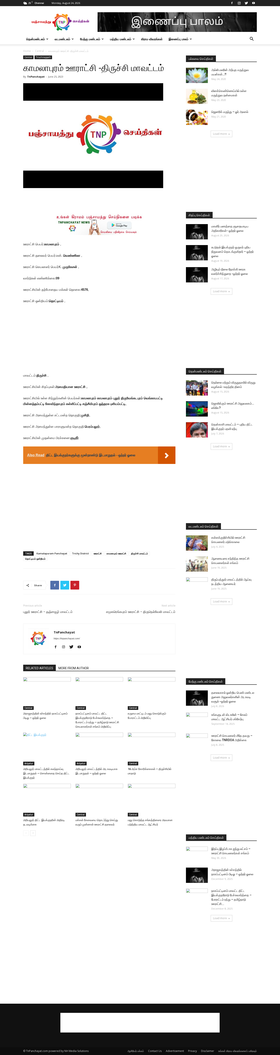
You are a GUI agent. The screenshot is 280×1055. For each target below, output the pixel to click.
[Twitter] (246, 3)
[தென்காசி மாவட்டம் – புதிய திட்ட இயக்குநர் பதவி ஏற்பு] (197, 430)
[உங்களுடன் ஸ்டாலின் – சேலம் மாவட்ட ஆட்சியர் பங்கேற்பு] (197, 720)
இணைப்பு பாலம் (178, 39)
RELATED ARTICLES (39, 668)
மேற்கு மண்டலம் (90, 39)
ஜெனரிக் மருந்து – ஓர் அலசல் (229, 112)
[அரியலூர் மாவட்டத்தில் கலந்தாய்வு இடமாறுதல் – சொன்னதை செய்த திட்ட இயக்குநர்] (47, 749)
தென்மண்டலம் (35, 39)
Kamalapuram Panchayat (52, 553)
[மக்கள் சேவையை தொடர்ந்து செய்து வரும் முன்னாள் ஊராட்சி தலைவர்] (99, 800)
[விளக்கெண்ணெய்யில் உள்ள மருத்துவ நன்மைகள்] (197, 96)
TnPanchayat (36, 76)
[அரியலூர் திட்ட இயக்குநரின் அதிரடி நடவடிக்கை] (47, 800)
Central (39, 51)
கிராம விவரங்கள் (152, 39)
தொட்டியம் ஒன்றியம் (35, 558)
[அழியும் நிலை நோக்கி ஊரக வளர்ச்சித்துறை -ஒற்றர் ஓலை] (197, 274)
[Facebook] (232, 3)
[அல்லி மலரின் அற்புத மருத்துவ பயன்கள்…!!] (197, 75)
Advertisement (175, 1051)
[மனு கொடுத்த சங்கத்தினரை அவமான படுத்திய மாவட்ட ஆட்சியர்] (151, 800)
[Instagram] (239, 3)
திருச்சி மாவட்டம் (139, 553)
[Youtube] (253, 3)
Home (27, 51)
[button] (251, 39)
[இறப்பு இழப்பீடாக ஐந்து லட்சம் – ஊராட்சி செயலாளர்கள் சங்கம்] (197, 854)
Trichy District (80, 553)
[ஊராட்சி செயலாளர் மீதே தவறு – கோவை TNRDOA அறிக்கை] (197, 741)
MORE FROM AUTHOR (73, 668)
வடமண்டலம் (62, 39)
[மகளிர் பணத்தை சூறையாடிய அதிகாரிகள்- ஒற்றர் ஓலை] (197, 231)
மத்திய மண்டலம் (120, 39)
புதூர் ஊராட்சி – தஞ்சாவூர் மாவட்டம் (48, 612)
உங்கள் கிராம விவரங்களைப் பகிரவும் (237, 1051)
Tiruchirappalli (43, 57)
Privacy (192, 1051)
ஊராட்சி (98, 553)
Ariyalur (28, 763)
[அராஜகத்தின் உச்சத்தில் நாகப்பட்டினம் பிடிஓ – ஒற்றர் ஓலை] (47, 693)
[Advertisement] (99, 200)
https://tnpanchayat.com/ (67, 638)
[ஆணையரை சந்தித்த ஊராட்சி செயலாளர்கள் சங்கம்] (197, 564)
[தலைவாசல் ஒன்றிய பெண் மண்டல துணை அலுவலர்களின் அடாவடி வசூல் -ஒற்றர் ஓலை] (197, 698)
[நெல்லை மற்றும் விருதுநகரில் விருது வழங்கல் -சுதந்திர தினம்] (197, 388)
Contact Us (155, 1051)
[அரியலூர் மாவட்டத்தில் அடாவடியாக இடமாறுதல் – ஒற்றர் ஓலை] (99, 749)
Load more (220, 134)
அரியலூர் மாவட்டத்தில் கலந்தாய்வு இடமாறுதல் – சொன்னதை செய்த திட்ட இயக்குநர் (46, 773)
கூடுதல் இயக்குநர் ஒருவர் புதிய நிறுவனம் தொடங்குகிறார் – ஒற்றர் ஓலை (232, 252)
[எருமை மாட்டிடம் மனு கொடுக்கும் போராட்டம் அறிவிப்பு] (151, 693)
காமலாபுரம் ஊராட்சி (116, 553)
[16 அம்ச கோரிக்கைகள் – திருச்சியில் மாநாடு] (151, 749)
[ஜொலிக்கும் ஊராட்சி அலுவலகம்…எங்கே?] (197, 409)
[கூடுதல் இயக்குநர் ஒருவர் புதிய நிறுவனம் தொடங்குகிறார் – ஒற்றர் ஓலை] (197, 252)
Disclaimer (207, 1051)
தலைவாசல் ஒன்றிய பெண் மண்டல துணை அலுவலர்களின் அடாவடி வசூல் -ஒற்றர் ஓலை (232, 697)
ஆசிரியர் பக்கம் (136, 1051)
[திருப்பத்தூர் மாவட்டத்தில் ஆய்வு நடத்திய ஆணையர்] (197, 585)
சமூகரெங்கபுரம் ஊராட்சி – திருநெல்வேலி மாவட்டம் (140, 612)
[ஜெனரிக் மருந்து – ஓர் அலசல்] (197, 117)
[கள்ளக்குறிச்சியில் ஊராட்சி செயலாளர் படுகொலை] (197, 543)
